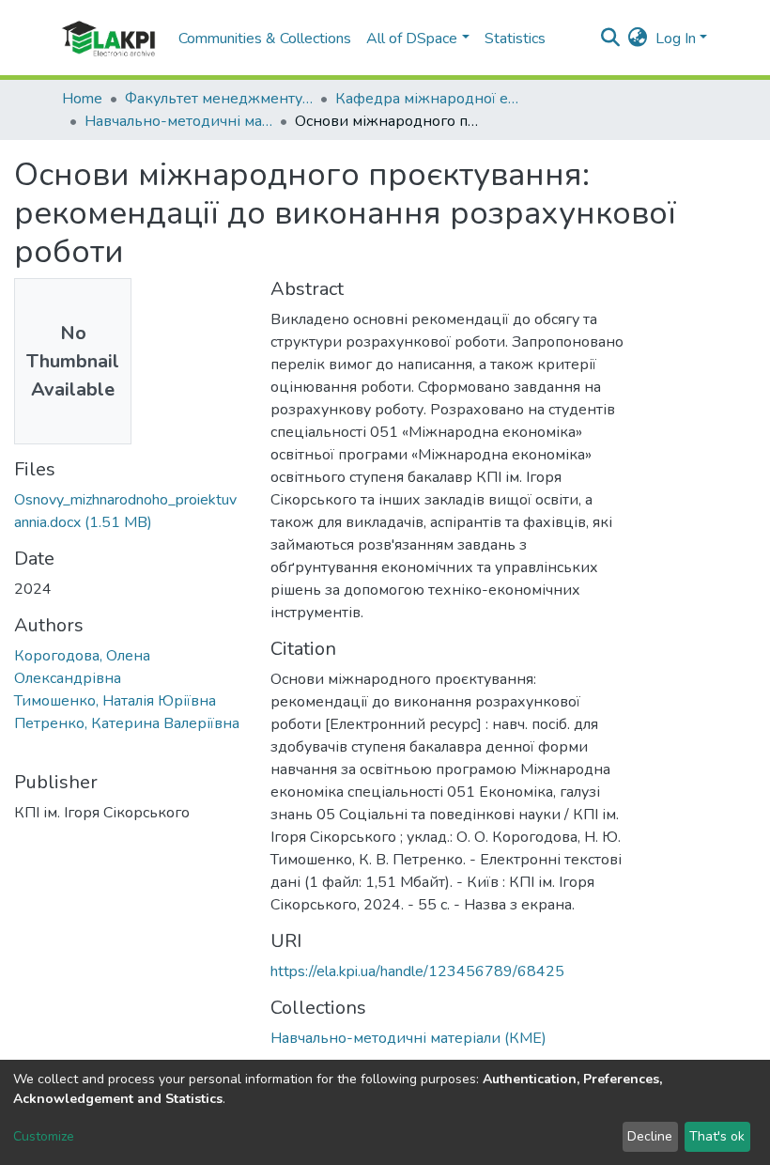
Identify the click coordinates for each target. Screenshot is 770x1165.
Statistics (515, 38)
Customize (43, 1136)
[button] (638, 38)
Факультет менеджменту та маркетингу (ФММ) (219, 98)
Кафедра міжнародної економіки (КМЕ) (429, 98)
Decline (649, 1136)
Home (82, 98)
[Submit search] (611, 38)
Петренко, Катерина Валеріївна (126, 723)
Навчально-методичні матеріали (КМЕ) (178, 121)
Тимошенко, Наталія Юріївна (115, 701)
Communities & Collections (264, 38)
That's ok (717, 1136)
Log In (675, 38)
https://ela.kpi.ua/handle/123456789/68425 (417, 971)
